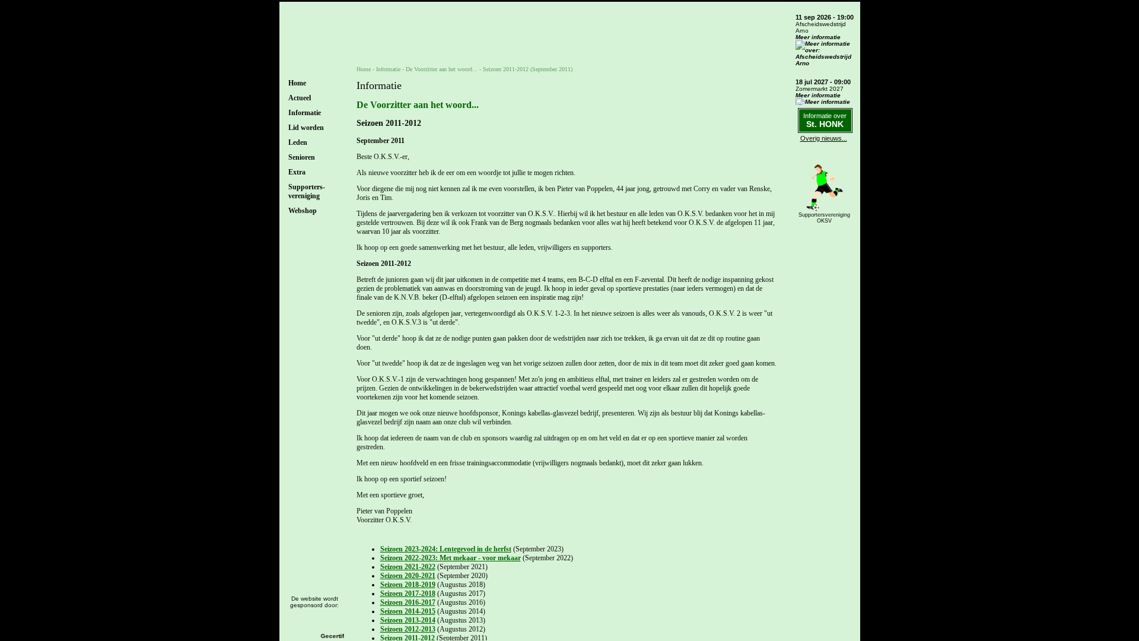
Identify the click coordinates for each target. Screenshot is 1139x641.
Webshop (302, 211)
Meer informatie (818, 37)
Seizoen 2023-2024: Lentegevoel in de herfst (445, 549)
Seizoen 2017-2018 (407, 593)
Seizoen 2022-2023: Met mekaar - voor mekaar (450, 558)
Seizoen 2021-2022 (407, 567)
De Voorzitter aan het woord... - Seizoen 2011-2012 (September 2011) (489, 69)
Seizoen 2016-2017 (407, 602)
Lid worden (306, 127)
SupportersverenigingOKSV (824, 218)
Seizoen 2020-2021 (407, 576)
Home (297, 83)
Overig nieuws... (823, 138)
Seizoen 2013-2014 (407, 620)
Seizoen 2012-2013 (407, 629)
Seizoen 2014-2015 (407, 611)
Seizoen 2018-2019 (407, 584)
